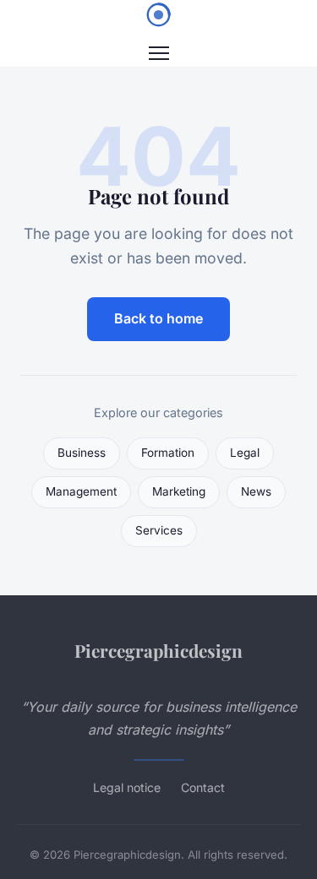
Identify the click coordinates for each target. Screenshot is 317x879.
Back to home (158, 318)
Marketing (178, 491)
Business (81, 452)
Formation (167, 452)
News (256, 491)
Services (159, 530)
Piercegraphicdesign (158, 650)
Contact (203, 787)
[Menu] (159, 53)
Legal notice (127, 787)
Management (81, 491)
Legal (245, 452)
